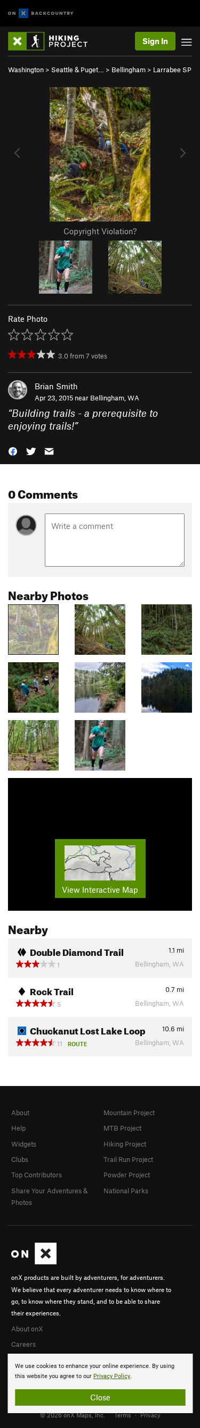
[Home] (53, 41)
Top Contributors (36, 1174)
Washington (26, 69)
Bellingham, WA (114, 398)
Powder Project (126, 1174)
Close (100, 1397)
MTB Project (122, 1128)
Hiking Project (124, 1144)
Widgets (23, 1144)
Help (18, 1128)
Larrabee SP (172, 69)
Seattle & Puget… (77, 69)
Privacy (150, 1414)
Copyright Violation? (100, 231)
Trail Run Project (128, 1159)
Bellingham (128, 69)
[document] (100, 1383)
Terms (122, 1414)
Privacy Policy (111, 1376)
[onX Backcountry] (41, 13)
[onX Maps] (34, 1262)
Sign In (155, 41)
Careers (23, 1344)
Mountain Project (129, 1112)
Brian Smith (56, 386)
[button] (13, 450)
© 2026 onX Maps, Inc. (72, 1414)
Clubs (19, 1159)
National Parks (125, 1190)
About (20, 1112)
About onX (27, 1328)
